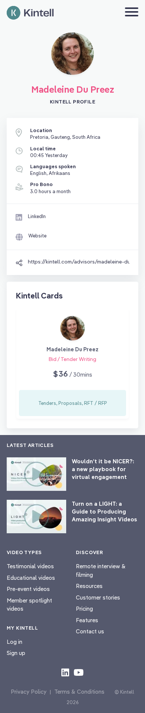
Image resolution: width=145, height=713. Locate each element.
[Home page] (30, 13)
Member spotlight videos (29, 605)
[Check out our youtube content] (79, 672)
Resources (89, 585)
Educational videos (31, 577)
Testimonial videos (30, 566)
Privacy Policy (28, 691)
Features (87, 620)
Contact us (90, 631)
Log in (14, 641)
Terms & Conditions (79, 691)
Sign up (16, 652)
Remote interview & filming (101, 570)
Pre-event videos (28, 588)
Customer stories (98, 597)
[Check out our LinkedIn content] (65, 672)
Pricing (84, 608)
